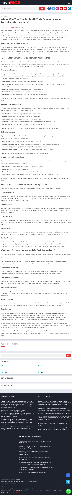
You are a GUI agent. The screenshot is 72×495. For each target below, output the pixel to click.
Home (2, 16)
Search (68, 355)
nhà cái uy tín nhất (35, 491)
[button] (42, 8)
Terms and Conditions (32, 481)
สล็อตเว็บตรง (4, 491)
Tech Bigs (18, 479)
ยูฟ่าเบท (12, 493)
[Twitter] (53, 8)
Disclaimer (23, 481)
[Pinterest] (65, 8)
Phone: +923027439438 (7, 485)
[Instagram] (57, 8)
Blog (6, 16)
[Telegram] (69, 8)
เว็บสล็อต (48, 491)
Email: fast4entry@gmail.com (8, 483)
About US (3, 481)
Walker (12, 27)
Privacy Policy (10, 481)
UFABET (18, 491)
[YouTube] (61, 8)
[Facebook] (49, 8)
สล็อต (7, 493)
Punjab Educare (25, 491)
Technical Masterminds (17, 39)
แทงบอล (43, 491)
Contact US (17, 481)
